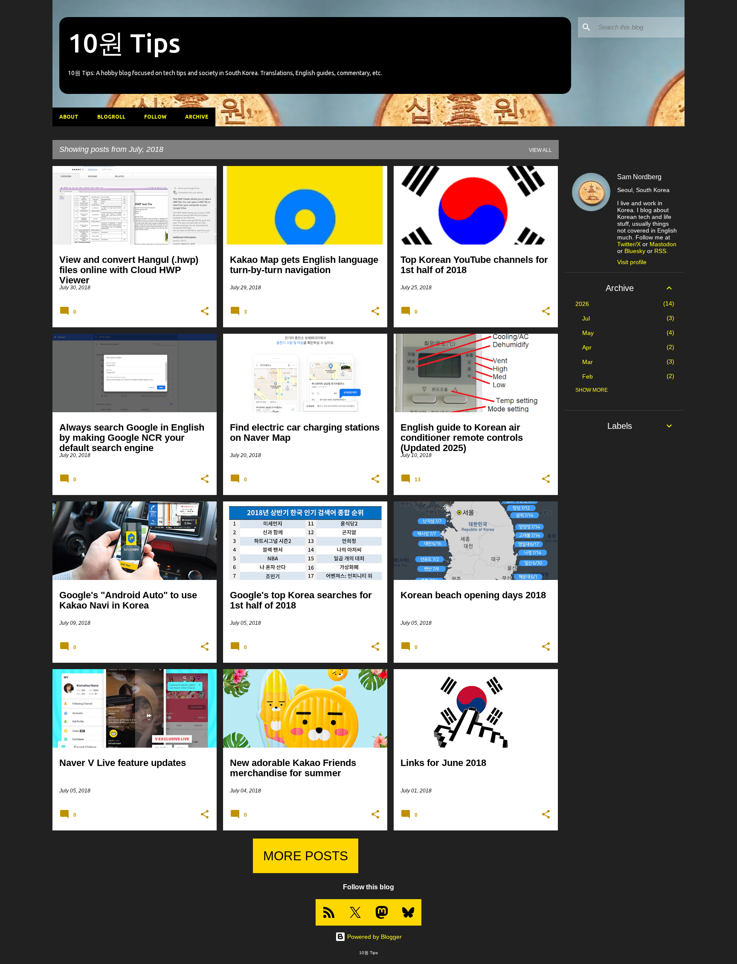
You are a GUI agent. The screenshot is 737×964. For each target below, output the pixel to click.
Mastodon (663, 244)
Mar (587, 361)
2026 (582, 303)
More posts (305, 856)
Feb (587, 376)
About (68, 116)
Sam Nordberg (639, 177)
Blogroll (111, 116)
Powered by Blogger (373, 936)
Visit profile (632, 262)
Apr (587, 347)
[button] (205, 311)
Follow (155, 116)
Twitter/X (629, 244)
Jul (586, 318)
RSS (660, 251)
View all (540, 150)
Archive (197, 116)
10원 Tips (124, 43)
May (588, 332)
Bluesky (634, 251)
